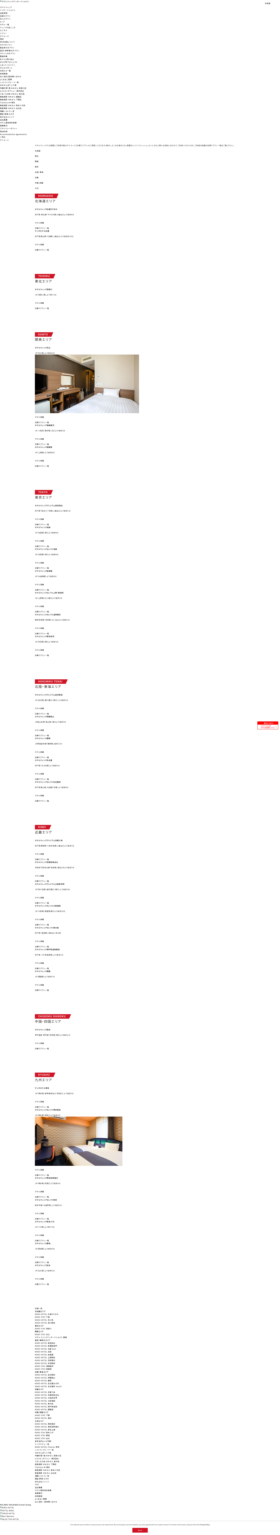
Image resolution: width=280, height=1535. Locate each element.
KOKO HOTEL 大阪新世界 (46, 1398)
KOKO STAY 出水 (42, 1438)
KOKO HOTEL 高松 (43, 1418)
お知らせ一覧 (5, 70)
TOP (37, 1484)
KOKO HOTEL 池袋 (43, 1351)
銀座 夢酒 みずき (7, 114)
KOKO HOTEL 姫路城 (44, 1409)
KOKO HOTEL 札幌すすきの (46, 1314)
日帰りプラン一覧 (42, 228)
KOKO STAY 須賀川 (43, 1328)
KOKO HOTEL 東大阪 (44, 1403)
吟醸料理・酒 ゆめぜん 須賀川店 (13, 88)
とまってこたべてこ (7, 65)
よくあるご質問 (6, 79)
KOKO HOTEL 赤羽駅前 (45, 1363)
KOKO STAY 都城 (42, 1435)
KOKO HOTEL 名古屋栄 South (48, 1386)
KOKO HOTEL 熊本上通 (45, 1429)
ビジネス (3, 30)
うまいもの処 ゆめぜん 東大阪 (12, 94)
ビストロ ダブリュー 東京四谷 (12, 91)
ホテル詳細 (39, 222)
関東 (37, 161)
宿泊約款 (4, 131)
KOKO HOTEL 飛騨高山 (45, 1377)
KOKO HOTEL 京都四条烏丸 (47, 1395)
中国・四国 (39, 182)
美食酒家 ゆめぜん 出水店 (11, 108)
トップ (2, 21)
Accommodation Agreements (13, 134)
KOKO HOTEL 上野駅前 (45, 1357)
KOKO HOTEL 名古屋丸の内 (47, 1383)
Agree (140, 1530)
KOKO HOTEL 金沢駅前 (45, 1374)
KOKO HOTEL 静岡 (43, 1380)
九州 (37, 188)
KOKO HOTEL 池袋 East (45, 1349)
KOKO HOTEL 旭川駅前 (45, 1322)
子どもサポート (6, 68)
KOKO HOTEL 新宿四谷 (45, 1343)
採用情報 (4, 73)
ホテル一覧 (4, 24)
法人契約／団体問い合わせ (46, 1501)
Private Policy (205, 1525)
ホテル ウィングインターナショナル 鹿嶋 (51, 1337)
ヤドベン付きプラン (8, 53)
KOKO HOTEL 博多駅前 (45, 1424)
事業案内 (4, 125)
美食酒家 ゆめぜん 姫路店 (11, 96)
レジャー (3, 33)
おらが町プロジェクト (8, 62)
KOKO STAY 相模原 (43, 1369)
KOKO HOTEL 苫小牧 (44, 1320)
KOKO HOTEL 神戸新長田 (46, 1406)
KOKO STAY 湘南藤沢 (44, 1366)
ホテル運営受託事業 (8, 122)
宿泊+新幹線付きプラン (9, 50)
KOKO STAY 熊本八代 (44, 1432)
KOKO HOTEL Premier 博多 (47, 1447)
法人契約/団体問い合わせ (10, 76)
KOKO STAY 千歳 (42, 1317)
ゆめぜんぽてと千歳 (8, 85)
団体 (2, 39)
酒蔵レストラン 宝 (7, 111)
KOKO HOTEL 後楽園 (44, 1354)
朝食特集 (4, 56)
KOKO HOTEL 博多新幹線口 (47, 1426)
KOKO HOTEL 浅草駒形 (45, 1360)
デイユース (4, 36)
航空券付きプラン (7, 47)
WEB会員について (7, 41)
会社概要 (4, 119)
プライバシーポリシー (9, 128)
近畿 (37, 177)
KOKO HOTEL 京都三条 (45, 1392)
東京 (37, 166)
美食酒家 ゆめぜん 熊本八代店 (12, 105)
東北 (37, 156)
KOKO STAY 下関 (42, 1415)
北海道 (38, 150)
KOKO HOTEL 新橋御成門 (46, 1346)
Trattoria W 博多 (7, 102)
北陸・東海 (39, 172)
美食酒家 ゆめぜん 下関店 (11, 99)
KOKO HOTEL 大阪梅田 (45, 1400)
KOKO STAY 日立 (42, 1334)
